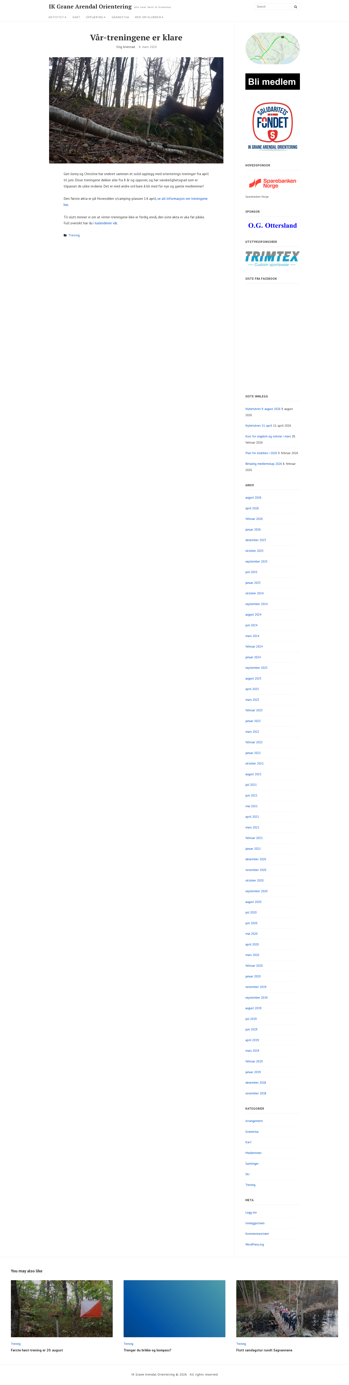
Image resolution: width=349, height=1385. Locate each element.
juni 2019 (251, 1029)
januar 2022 (253, 753)
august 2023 (253, 678)
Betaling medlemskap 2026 (263, 464)
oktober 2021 (254, 763)
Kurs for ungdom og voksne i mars (268, 436)
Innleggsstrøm (254, 1223)
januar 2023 (253, 721)
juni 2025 (251, 572)
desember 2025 (255, 540)
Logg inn (251, 1212)
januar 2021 (253, 849)
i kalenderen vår (105, 223)
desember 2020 (255, 859)
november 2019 (255, 987)
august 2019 (253, 1008)
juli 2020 (251, 912)
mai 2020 (251, 934)
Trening (74, 235)
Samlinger (252, 1164)
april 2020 (252, 944)
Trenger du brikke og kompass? (147, 1350)
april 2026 (252, 508)
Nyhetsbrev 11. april (258, 426)
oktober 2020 (254, 880)
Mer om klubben (148, 17)
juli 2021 (251, 785)
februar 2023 (254, 710)
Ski (247, 1174)
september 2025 (256, 561)
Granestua (120, 17)
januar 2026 (253, 529)
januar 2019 (253, 1072)
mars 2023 (252, 700)
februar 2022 (254, 742)
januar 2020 (253, 976)
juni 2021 (251, 795)
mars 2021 (252, 827)
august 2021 (253, 774)
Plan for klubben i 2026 (261, 453)
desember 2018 (255, 1083)
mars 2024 (252, 636)
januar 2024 (253, 657)
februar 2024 (254, 646)
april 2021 (252, 817)
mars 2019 (252, 1051)
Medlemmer (253, 1153)
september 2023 (256, 668)
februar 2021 (254, 838)
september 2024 (256, 604)
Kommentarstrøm (257, 1234)
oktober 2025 (254, 551)
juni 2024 (251, 625)
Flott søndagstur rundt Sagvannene (264, 1350)
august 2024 (253, 614)
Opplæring (94, 17)
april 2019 (252, 1040)
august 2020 (253, 902)
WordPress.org (254, 1244)
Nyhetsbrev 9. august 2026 (262, 409)
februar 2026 (254, 519)
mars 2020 (252, 955)
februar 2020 (254, 966)
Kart (76, 17)
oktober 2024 (254, 593)
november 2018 (255, 1093)
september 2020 (256, 891)
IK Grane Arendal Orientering (90, 6)
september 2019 (256, 998)
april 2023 (252, 689)
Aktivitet (56, 17)
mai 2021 (251, 806)
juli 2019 (251, 1019)
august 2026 (253, 498)
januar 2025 (253, 583)
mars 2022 (252, 732)
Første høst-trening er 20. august (37, 1350)
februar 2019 (254, 1061)
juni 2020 (251, 923)
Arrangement (254, 1121)
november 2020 (255, 870)
